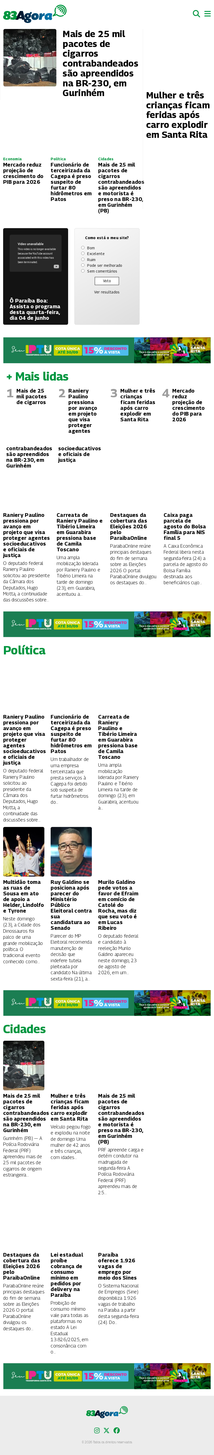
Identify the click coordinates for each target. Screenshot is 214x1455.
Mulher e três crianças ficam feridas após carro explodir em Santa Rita (137, 405)
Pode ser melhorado (104, 265)
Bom (91, 248)
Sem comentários (102, 271)
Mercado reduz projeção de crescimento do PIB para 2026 (188, 405)
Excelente (96, 253)
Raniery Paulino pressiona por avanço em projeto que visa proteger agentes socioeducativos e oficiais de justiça (79, 425)
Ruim (91, 259)
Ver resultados (107, 292)
